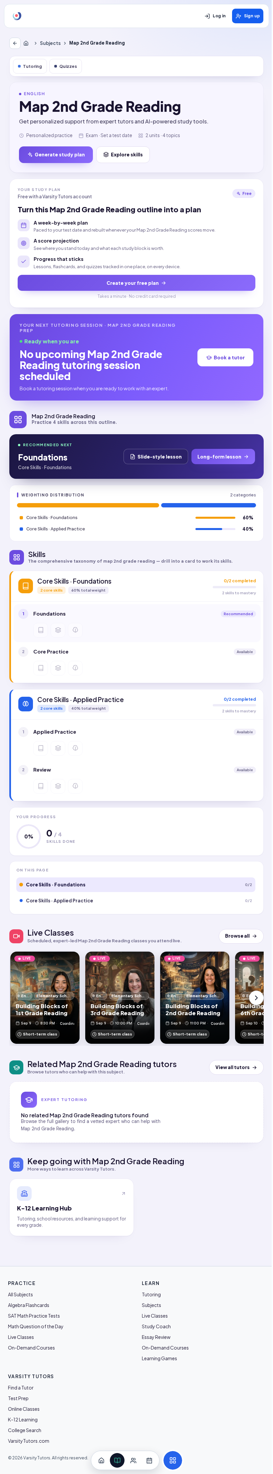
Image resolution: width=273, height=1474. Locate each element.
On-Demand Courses (31, 1348)
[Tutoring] (133, 1460)
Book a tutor (229, 357)
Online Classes (24, 1409)
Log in (219, 16)
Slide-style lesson (159, 457)
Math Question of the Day (36, 1326)
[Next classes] (256, 998)
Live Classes (21, 1337)
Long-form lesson (219, 457)
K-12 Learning (23, 1419)
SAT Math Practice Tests (34, 1316)
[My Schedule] (149, 1460)
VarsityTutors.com (28, 1441)
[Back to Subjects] (15, 43)
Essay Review (156, 1337)
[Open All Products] (172, 1460)
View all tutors (232, 1067)
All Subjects (20, 1294)
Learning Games (159, 1358)
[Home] (27, 43)
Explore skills (127, 154)
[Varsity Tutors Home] (17, 16)
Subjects (50, 43)
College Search (24, 1430)
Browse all (237, 936)
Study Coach (156, 1326)
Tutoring (32, 66)
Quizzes (68, 66)
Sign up (252, 16)
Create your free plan (133, 283)
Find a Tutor (21, 1387)
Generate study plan (60, 154)
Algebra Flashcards (28, 1305)
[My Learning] (117, 1460)
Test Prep (18, 1398)
